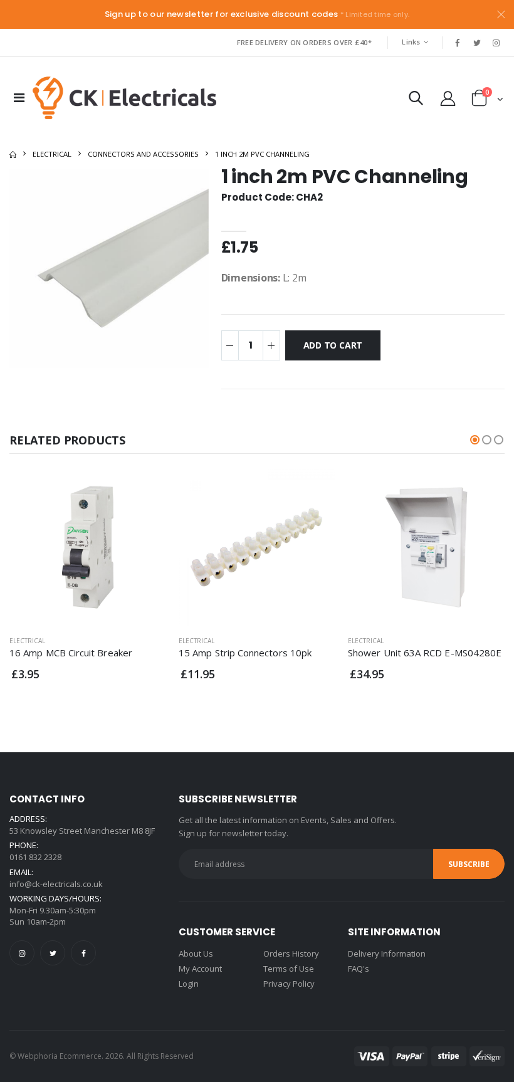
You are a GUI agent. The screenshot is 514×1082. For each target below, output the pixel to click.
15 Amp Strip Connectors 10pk (245, 652)
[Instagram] (21, 952)
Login (189, 983)
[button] (415, 101)
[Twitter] (52, 952)
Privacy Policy (289, 983)
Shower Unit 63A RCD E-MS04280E (424, 652)
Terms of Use (288, 968)
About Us (196, 953)
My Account (200, 968)
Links (411, 41)
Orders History (291, 953)
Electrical (52, 154)
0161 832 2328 (35, 857)
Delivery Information (387, 953)
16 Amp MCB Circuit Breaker (70, 652)
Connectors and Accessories (143, 154)
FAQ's (358, 968)
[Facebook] (83, 952)
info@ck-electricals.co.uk (56, 884)
